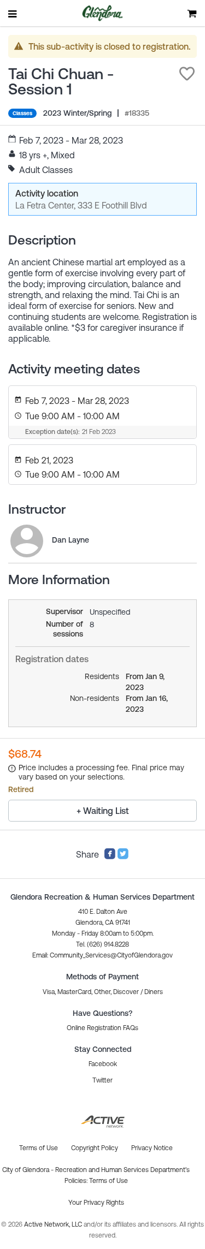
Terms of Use (108, 1181)
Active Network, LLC (54, 1224)
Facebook (103, 1064)
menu (13, 14)
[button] (187, 73)
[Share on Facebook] (109, 856)
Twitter (102, 1080)
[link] (26, 541)
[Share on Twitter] (123, 856)
